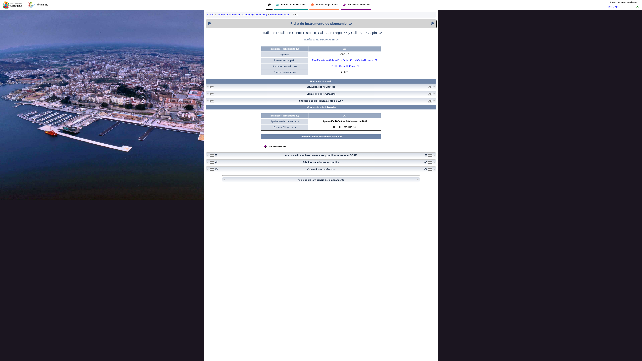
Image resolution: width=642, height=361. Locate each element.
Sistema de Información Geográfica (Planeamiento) (242, 14)
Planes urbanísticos (279, 14)
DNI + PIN (613, 7)
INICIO (210, 14)
